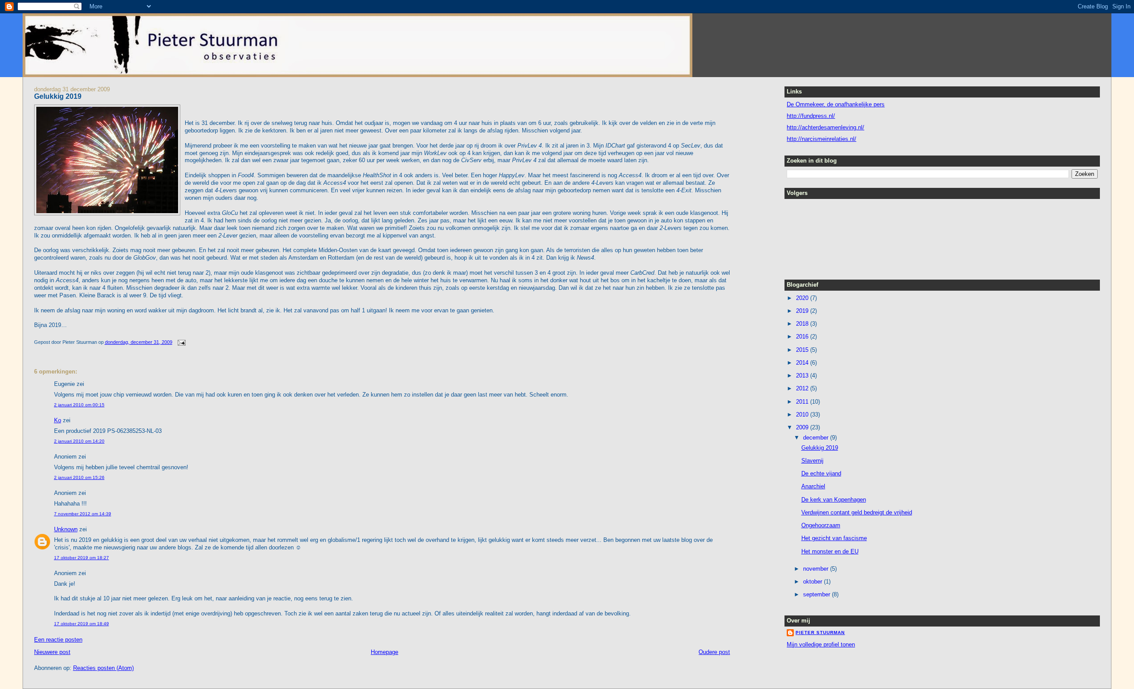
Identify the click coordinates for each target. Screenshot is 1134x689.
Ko (57, 420)
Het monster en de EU (829, 551)
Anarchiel (813, 486)
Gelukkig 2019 (58, 96)
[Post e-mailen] (181, 342)
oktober (813, 581)
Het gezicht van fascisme (834, 538)
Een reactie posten (58, 639)
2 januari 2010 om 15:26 (79, 477)
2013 (803, 375)
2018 (803, 323)
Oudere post (714, 652)
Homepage (384, 652)
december (816, 437)
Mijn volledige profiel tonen (821, 644)
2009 (803, 427)
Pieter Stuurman (820, 632)
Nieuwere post (52, 652)
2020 (803, 298)
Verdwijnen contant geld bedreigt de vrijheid (856, 512)
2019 (803, 311)
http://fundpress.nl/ (811, 116)
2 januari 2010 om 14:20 (79, 441)
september (817, 594)
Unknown (66, 529)
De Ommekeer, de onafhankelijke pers (836, 104)
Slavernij (812, 460)
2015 (803, 349)
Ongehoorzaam (820, 525)
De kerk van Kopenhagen (833, 499)
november (816, 568)
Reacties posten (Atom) (103, 668)
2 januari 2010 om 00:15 (79, 404)
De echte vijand (821, 473)
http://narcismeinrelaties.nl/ (821, 139)
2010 (803, 414)
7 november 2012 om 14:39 (82, 513)
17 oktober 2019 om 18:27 (81, 557)
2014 (803, 362)
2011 (803, 401)
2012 (803, 388)
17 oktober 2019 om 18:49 (81, 623)
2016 (803, 336)
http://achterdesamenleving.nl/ (825, 127)
